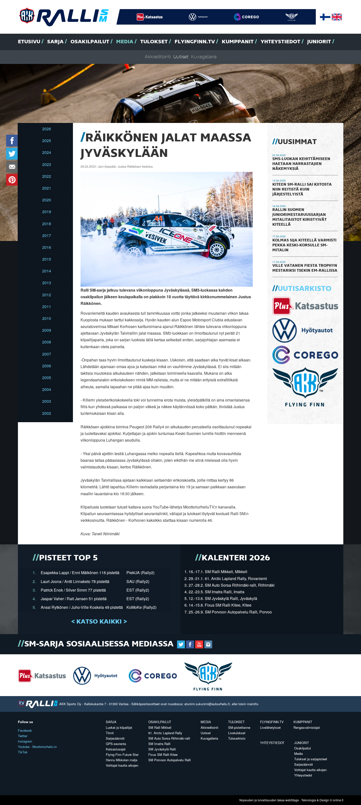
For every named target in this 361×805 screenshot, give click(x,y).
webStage (292, 800)
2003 (46, 401)
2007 (46, 354)
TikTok (23, 752)
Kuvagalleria (204, 57)
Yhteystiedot (280, 42)
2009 (46, 330)
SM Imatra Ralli (159, 743)
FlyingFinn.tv (195, 42)
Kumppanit (238, 42)
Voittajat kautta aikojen (122, 765)
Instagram (25, 741)
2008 (46, 342)
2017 (46, 235)
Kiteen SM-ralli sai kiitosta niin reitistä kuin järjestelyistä (302, 189)
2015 (46, 259)
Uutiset (181, 57)
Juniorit (319, 42)
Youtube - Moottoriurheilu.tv (37, 746)
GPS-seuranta (116, 743)
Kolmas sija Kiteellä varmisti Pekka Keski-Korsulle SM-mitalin (304, 245)
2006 (46, 366)
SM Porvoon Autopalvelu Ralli (169, 760)
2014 (46, 271)
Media (124, 42)
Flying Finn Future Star (122, 754)
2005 (46, 377)
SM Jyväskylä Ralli (162, 749)
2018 (46, 223)
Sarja (55, 42)
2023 (46, 164)
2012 (46, 295)
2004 (46, 389)
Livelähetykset (270, 727)
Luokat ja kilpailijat (119, 727)
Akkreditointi (158, 57)
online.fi (338, 800)
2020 (46, 200)
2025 (46, 140)
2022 (46, 176)
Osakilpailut (89, 42)
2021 (46, 188)
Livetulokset (236, 732)
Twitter (22, 735)
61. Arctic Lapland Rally (165, 732)
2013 (46, 282)
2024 (46, 152)
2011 (46, 306)
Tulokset (154, 42)
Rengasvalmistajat (306, 727)
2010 (46, 318)
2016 (46, 247)
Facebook (25, 730)
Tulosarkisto (236, 738)
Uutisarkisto (304, 289)
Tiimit (110, 732)
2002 (46, 413)
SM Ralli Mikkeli (159, 727)
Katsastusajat (115, 749)
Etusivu (29, 42)
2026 (46, 129)
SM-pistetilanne (239, 727)
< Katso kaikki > (99, 622)
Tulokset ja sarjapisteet (310, 759)
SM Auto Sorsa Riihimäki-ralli (169, 738)
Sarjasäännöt (115, 738)
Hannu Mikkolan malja (121, 760)
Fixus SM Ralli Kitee (163, 754)
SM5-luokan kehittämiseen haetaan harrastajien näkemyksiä (301, 164)
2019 (46, 211)
